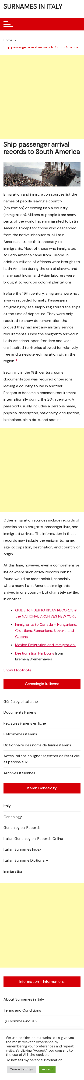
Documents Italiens (20, 712)
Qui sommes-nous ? (21, 1021)
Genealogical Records (22, 827)
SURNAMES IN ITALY (33, 6)
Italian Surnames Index (22, 849)
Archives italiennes (19, 773)
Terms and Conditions (22, 1010)
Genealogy (13, 816)
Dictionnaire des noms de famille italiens (37, 745)
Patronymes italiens (20, 734)
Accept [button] (47, 1069)
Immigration (13, 871)
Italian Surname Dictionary (26, 860)
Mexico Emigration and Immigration (45, 644)
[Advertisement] (42, 97)
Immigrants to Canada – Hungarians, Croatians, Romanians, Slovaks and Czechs (46, 630)
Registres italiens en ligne (25, 723)
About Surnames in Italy (24, 999)
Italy (7, 805)
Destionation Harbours (34, 653)
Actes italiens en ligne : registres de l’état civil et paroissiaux (42, 758)
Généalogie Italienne (21, 701)
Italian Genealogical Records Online (33, 838)
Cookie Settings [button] (21, 1069)
